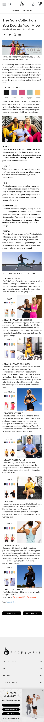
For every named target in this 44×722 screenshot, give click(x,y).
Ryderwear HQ (19, 597)
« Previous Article (11, 613)
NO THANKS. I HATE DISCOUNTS (11, 718)
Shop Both (11, 714)
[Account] (33, 4)
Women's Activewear (11, 705)
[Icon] (4, 4)
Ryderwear (31, 597)
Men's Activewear (11, 709)
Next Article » (32, 613)
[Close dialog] (42, 690)
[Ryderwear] (22, 4)
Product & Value (11, 602)
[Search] (10, 3)
